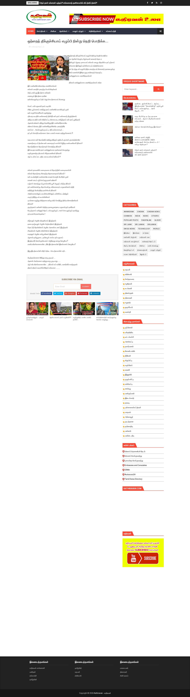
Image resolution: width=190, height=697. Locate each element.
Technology (144, 229)
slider (158, 220)
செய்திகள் (41, 31)
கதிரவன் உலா (145, 237)
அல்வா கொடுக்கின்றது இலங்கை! (148, 127)
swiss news (129, 229)
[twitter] (152, 3)
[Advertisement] (156, 56)
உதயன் (77, 672)
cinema (140, 212)
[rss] (157, 3)
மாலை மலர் (124, 668)
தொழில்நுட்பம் (129, 250)
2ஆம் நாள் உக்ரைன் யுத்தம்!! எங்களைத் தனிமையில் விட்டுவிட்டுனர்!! (68, 3)
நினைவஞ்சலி (142, 250)
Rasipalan (146, 220)
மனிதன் (33, 672)
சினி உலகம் (124, 676)
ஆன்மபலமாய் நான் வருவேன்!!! (60, 317)
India (137, 216)
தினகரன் (123, 672)
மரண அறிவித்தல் (130, 254)
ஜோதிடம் (143, 254)
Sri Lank (128, 224)
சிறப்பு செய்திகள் (130, 246)
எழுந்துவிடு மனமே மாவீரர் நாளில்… (82, 319)
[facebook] (148, 3)
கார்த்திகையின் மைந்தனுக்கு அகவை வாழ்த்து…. (106, 319)
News (145, 216)
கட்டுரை (146, 233)
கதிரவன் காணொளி (37, 668)
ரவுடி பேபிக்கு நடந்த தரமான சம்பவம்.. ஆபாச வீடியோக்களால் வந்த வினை (148, 118)
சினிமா (53, 31)
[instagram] (161, 3)
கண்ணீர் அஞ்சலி (130, 237)
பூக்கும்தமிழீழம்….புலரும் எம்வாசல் (35, 319)
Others (155, 216)
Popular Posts (131, 220)
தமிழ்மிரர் (78, 668)
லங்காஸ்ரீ (33, 676)
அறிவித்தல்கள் (95, 31)
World (156, 229)
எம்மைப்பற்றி (111, 31)
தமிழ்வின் (33, 679)
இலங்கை (136, 233)
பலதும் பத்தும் (78, 31)
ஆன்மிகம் (63, 31)
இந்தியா (127, 233)
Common (128, 216)
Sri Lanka (139, 224)
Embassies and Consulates (136, 465)
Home (31, 31)
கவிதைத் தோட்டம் (37, 47)
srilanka (151, 224)
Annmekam (129, 212)
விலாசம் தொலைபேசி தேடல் (135, 451)
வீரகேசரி (78, 676)
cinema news (153, 212)
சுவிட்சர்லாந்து (153, 246)
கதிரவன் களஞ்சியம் (131, 241)
